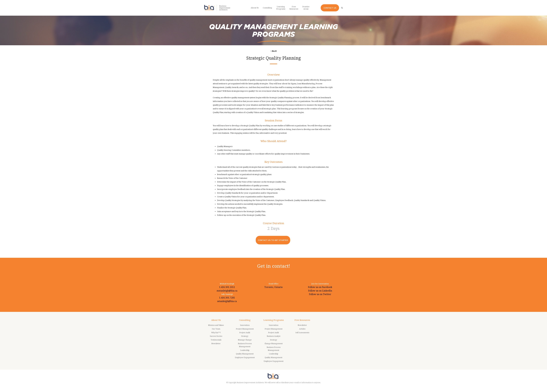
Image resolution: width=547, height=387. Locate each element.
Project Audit (244, 333)
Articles (302, 329)
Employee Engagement (245, 358)
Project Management (245, 329)
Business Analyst (273, 336)
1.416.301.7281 (227, 297)
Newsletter (216, 344)
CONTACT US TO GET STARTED (273, 240)
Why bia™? (216, 333)
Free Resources (302, 320)
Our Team (216, 329)
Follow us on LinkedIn (320, 290)
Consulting (244, 320)
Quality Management (245, 354)
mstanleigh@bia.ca (227, 290)
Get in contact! (273, 266)
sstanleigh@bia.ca (227, 301)
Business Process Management (245, 345)
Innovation (245, 325)
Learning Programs (273, 320)
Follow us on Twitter (320, 294)
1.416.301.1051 (227, 287)
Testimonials (216, 340)
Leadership (244, 350)
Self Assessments (302, 333)
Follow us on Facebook (320, 287)
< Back (274, 51)
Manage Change (245, 340)
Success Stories (216, 336)
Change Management (274, 344)
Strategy (244, 336)
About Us (216, 320)
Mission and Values (216, 325)
